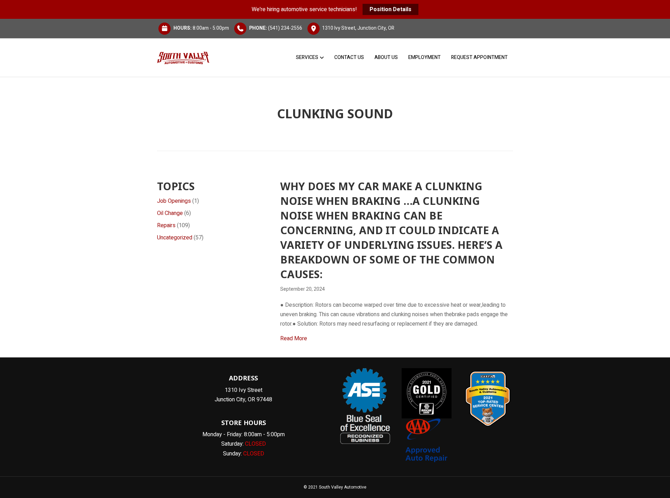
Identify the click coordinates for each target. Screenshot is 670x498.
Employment (424, 57)
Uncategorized (174, 237)
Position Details (390, 9)
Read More (293, 338)
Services (307, 57)
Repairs (166, 225)
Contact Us (349, 57)
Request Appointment (479, 57)
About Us (386, 57)
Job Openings (174, 201)
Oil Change (170, 213)
